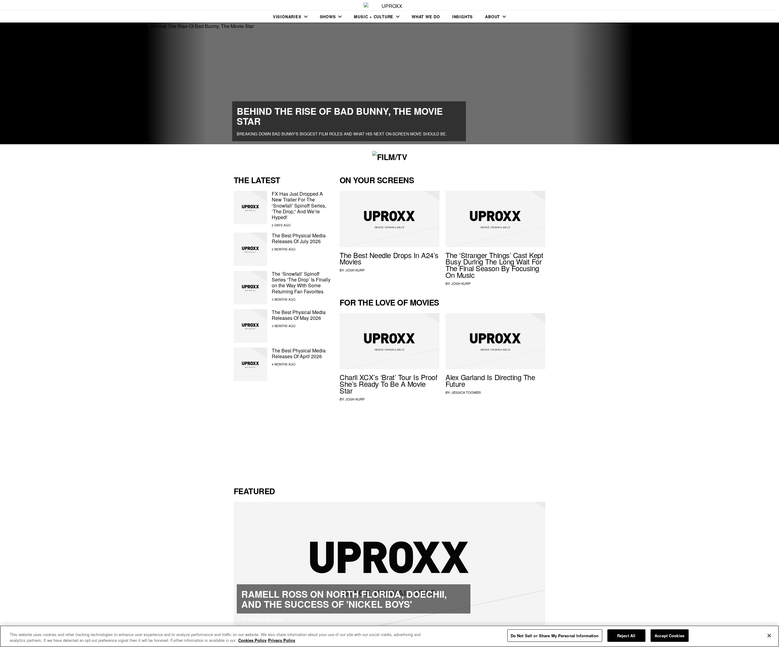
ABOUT (492, 16)
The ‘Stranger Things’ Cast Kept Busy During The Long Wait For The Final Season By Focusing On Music (494, 265)
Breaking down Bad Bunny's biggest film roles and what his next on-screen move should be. (342, 134)
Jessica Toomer (466, 392)
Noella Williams (267, 619)
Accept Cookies (669, 635)
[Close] (769, 635)
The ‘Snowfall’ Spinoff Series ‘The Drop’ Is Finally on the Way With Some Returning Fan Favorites (301, 282)
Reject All (626, 635)
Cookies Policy (252, 640)
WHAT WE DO (426, 16)
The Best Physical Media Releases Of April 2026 (299, 353)
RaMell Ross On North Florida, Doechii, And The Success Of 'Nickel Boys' (344, 598)
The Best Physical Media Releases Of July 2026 (299, 238)
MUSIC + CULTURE (373, 16)
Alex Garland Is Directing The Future (490, 380)
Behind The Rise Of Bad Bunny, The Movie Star (340, 116)
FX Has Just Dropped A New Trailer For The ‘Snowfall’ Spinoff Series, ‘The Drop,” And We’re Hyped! (299, 205)
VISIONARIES (287, 16)
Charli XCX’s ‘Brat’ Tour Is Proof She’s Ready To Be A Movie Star (389, 384)
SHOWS (328, 16)
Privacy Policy (281, 640)
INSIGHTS (462, 16)
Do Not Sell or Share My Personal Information (555, 635)
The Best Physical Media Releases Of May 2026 (299, 315)
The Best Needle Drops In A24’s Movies (389, 258)
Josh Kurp (355, 270)
